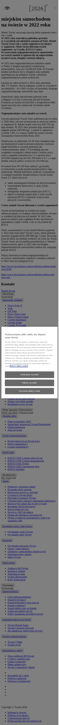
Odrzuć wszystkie (29, 383)
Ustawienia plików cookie (29, 391)
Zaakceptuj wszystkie (29, 375)
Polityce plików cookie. (19, 366)
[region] (29, 362)
